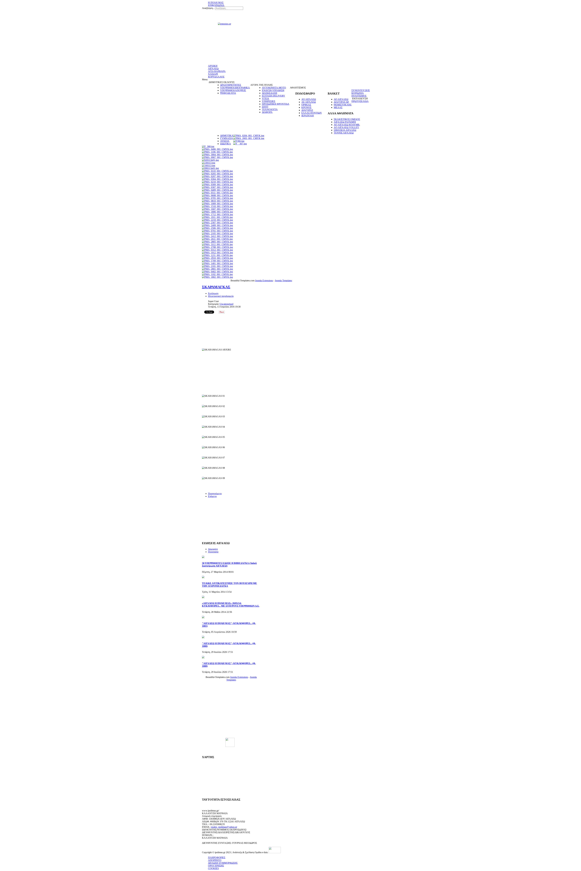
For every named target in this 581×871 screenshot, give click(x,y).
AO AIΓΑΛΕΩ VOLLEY (346, 127)
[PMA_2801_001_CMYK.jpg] (217, 269)
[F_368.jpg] (208, 146)
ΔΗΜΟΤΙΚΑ (226, 135)
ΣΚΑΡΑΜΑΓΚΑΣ (216, 287)
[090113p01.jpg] (210, 168)
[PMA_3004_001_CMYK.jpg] (217, 154)
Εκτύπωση (213, 293)
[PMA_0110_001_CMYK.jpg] (217, 171)
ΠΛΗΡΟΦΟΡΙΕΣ (216, 857)
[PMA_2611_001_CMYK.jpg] (217, 239)
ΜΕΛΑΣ (338, 107)
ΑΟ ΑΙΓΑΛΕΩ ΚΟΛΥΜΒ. (347, 124)
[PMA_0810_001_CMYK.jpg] (217, 201)
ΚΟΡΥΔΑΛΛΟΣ (216, 76)
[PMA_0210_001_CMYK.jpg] (217, 182)
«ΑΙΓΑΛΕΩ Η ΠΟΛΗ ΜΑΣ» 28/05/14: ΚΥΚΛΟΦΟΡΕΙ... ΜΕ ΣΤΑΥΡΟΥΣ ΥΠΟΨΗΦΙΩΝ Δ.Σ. (230, 604)
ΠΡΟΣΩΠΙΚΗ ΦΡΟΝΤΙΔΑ (275, 104)
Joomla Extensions (264, 280)
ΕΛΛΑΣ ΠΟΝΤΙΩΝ (311, 113)
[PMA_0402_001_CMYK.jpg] (217, 271)
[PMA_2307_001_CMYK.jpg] (217, 222)
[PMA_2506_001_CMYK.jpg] (217, 228)
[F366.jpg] (238, 141)
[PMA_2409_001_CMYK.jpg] (217, 225)
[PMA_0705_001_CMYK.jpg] (217, 198)
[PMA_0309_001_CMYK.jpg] (217, 184)
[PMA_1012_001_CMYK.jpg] (217, 252)
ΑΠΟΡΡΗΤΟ (214, 860)
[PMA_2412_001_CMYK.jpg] (217, 236)
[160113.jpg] (208, 165)
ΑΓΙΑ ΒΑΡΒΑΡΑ (217, 71)
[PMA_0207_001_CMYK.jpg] (217, 176)
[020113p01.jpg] (210, 160)
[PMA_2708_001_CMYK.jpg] (217, 247)
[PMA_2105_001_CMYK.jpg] (217, 233)
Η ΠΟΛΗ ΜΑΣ (215, 2)
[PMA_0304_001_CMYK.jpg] (217, 179)
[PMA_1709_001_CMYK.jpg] (217, 260)
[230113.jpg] (208, 162)
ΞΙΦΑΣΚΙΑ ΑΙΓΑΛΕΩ (345, 130)
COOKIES (213, 868)
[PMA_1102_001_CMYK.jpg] (217, 274)
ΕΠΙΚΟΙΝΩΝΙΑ (216, 5)
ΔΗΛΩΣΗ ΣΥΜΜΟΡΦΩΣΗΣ (223, 863)
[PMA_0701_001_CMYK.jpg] (217, 231)
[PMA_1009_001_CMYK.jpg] (217, 203)
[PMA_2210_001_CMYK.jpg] (217, 220)
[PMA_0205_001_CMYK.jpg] (217, 173)
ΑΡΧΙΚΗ (212, 66)
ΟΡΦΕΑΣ (306, 104)
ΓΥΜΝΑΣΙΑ (226, 138)
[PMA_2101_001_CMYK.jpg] (217, 266)
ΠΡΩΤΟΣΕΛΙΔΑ (360, 101)
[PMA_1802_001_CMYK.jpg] (217, 277)
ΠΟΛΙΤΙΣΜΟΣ (358, 95)
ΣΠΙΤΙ (265, 106)
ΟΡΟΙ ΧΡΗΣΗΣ (216, 865)
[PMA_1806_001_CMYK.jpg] (217, 211)
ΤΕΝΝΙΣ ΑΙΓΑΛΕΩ (344, 133)
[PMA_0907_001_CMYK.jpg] (217, 157)
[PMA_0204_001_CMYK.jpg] (248, 135)
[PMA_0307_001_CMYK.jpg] (217, 187)
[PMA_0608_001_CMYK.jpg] (217, 195)
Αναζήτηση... (208, 8)
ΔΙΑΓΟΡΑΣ (307, 110)
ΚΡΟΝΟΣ (306, 107)
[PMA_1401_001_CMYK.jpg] (217, 263)
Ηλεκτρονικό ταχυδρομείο (221, 296)
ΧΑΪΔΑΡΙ (213, 74)
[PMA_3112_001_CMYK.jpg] (217, 244)
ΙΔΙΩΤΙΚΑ (225, 143)
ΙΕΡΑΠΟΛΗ (307, 115)
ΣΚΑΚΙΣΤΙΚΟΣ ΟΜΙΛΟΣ (347, 119)
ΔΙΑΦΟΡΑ (267, 112)
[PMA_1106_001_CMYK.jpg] (217, 152)
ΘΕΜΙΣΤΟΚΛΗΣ (342, 104)
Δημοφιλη (213, 549)
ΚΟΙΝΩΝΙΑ (357, 93)
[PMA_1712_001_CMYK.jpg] (217, 214)
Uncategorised (226, 304)
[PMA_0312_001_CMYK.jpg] (217, 250)
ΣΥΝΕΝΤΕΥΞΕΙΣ (360, 90)
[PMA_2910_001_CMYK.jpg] (217, 258)
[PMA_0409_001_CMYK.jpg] (217, 190)
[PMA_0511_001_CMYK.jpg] (217, 192)
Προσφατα (213, 551)
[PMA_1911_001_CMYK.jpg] (217, 217)
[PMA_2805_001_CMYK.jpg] (217, 241)
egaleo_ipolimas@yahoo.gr (224, 827)
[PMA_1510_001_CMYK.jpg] (217, 206)
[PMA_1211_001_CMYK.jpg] (217, 255)
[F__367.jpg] (240, 143)
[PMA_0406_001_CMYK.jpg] (217, 149)
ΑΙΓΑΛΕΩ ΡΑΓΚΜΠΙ (345, 122)
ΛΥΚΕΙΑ (224, 141)
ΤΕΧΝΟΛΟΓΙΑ (270, 109)
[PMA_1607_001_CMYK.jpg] (217, 209)
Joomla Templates (283, 280)
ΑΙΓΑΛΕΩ (213, 68)
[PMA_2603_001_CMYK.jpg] (248, 138)
